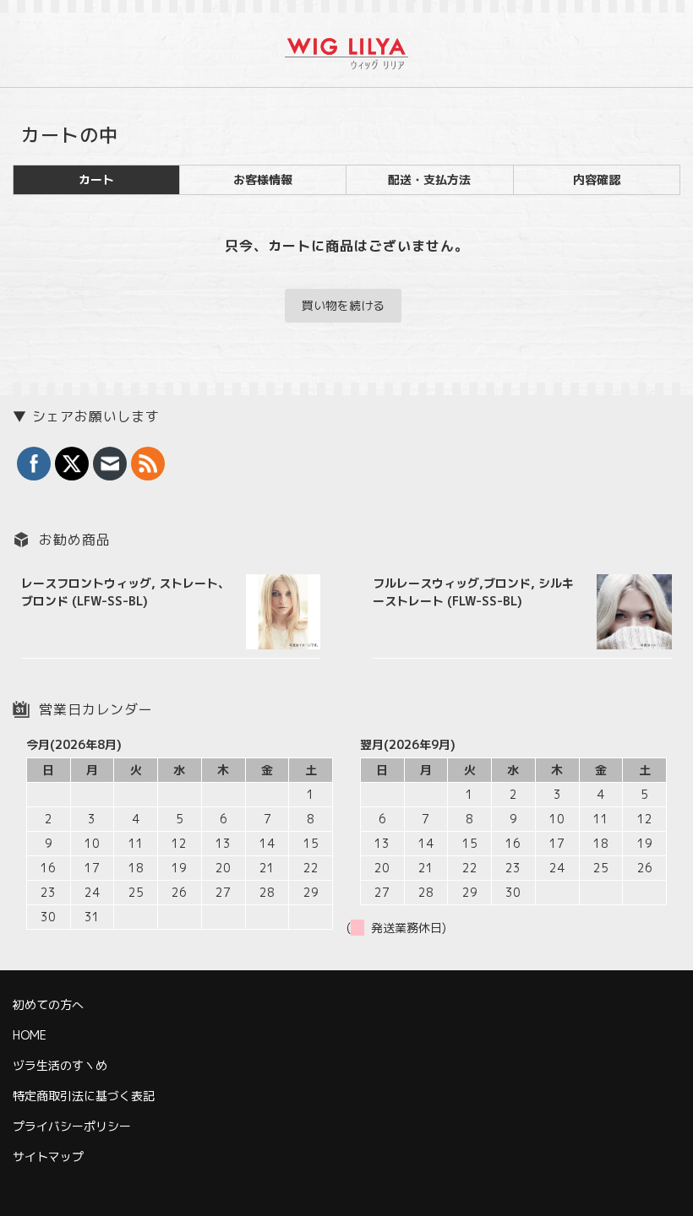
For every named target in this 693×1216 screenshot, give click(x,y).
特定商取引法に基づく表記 (84, 1096)
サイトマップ (48, 1156)
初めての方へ (48, 1004)
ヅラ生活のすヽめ (60, 1065)
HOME (29, 1035)
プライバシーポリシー (72, 1126)
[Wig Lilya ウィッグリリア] (346, 59)
